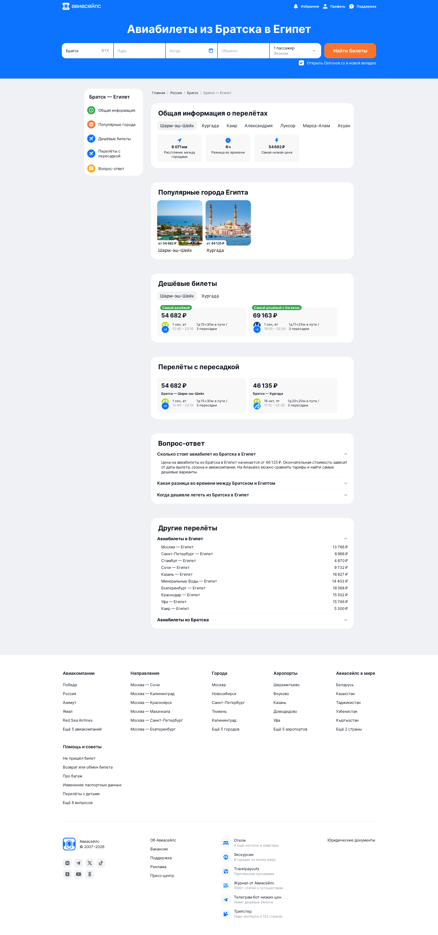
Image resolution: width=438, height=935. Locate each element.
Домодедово (285, 711)
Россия (69, 693)
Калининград (224, 720)
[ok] (90, 874)
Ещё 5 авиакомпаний (82, 729)
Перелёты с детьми (81, 793)
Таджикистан (348, 702)
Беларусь (345, 684)
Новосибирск (224, 693)
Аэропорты (285, 673)
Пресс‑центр (162, 875)
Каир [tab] (232, 125)
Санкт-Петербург (228, 702)
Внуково (281, 693)
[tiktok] (101, 863)
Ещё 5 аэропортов (290, 729)
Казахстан (345, 693)
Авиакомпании (79, 673)
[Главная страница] (81, 6)
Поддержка (161, 857)
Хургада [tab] (210, 125)
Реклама (158, 866)
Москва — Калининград (152, 693)
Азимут (69, 702)
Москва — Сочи (145, 684)
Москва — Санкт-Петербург (157, 720)
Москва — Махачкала (150, 711)
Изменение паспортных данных (92, 784)
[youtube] (79, 874)
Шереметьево (286, 684)
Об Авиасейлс (163, 840)
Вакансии (159, 849)
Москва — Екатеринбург (153, 729)
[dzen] (67, 874)
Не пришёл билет (79, 758)
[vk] (67, 863)
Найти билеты (350, 51)
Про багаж (72, 776)
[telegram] (79, 863)
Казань (279, 702)
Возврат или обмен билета (88, 767)
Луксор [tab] (287, 125)
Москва (219, 684)
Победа (70, 684)
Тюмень (219, 711)
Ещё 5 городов (225, 729)
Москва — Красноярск (151, 702)
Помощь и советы (82, 746)
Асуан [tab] (344, 125)
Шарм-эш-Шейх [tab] (177, 125)
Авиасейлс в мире (355, 673)
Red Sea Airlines (78, 720)
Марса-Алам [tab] (316, 125)
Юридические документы (351, 840)
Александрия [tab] (259, 125)
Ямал (67, 711)
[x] (90, 863)
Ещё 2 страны (349, 729)
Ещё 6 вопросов (78, 802)
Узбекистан (346, 711)
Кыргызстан (347, 720)
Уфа (276, 720)
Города (219, 673)
